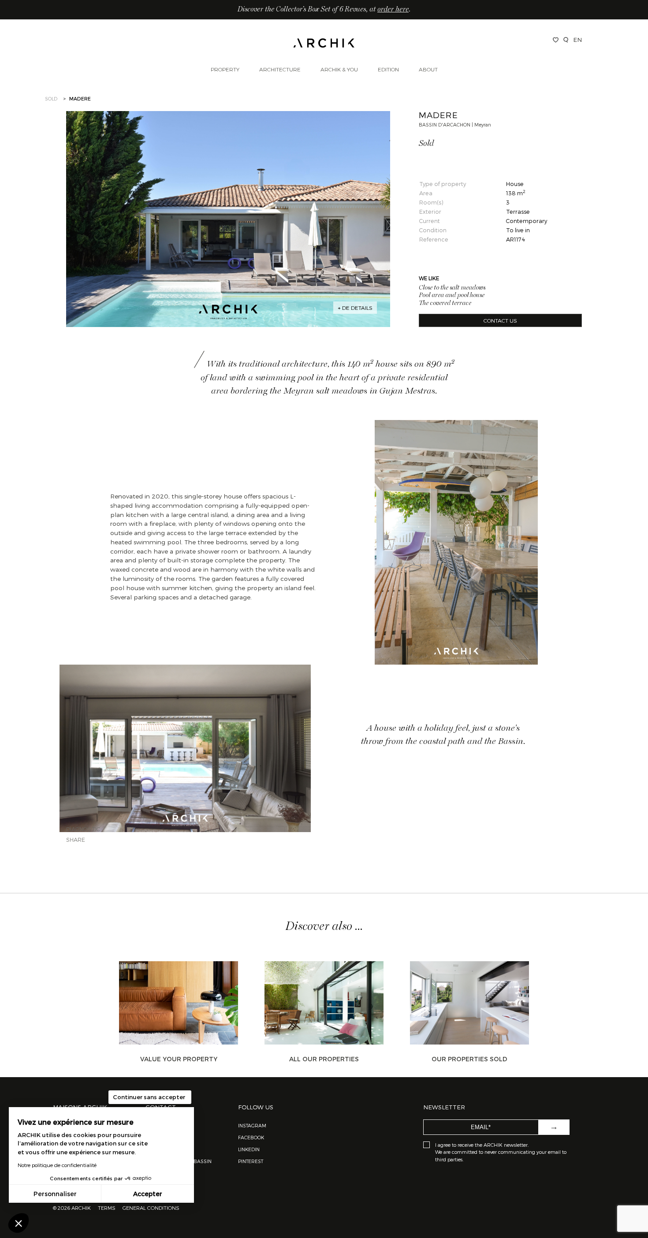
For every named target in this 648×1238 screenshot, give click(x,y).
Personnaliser (55, 1193)
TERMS (106, 1208)
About (428, 69)
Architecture (280, 69)
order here (393, 9)
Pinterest (250, 1161)
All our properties (324, 1059)
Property (225, 69)
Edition (388, 69)
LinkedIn (249, 1149)
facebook (251, 1137)
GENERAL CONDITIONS (151, 1208)
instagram (252, 1125)
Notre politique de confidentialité (57, 1165)
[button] (18, 1223)
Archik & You (339, 69)
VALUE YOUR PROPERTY (178, 1059)
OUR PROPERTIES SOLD (469, 1059)
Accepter (147, 1193)
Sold (51, 98)
